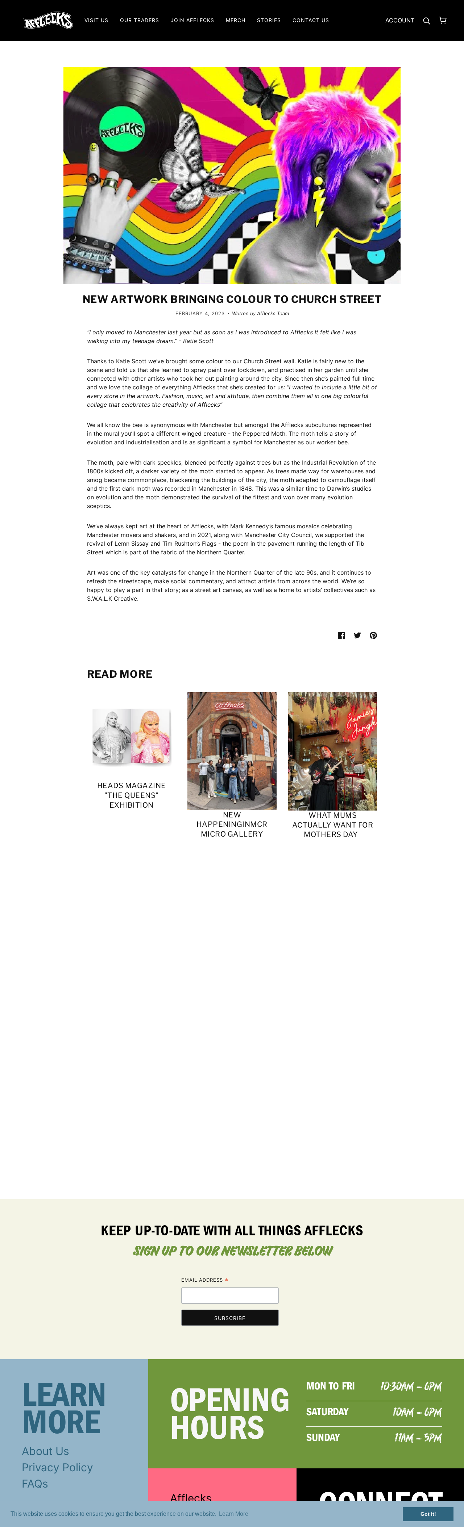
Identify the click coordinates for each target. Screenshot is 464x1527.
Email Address (205, 1281)
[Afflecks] (48, 19)
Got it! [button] (428, 1514)
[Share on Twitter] (357, 634)
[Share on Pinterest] (373, 634)
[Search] (426, 20)
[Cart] (442, 20)
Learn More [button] (233, 1514)
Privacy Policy (57, 1467)
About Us (45, 1451)
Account (399, 20)
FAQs (35, 1483)
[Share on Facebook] (341, 634)
